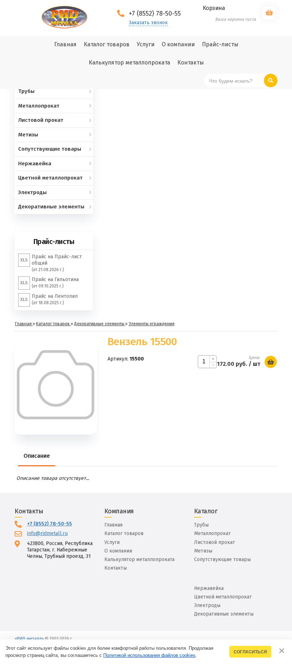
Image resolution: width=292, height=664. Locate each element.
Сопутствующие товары (222, 559)
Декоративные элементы (224, 614)
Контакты (115, 568)
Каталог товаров (124, 533)
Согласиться (250, 651)
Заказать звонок (148, 23)
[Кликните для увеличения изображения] (55, 385)
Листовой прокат (214, 542)
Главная (113, 525)
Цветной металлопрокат (223, 597)
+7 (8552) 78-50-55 (49, 524)
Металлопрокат (212, 533)
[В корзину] (270, 362)
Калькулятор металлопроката (139, 559)
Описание (37, 455)
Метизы (203, 551)
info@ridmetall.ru (47, 533)
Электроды (207, 605)
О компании (118, 551)
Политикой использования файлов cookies (149, 655)
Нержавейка (209, 588)
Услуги (112, 542)
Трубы (201, 525)
